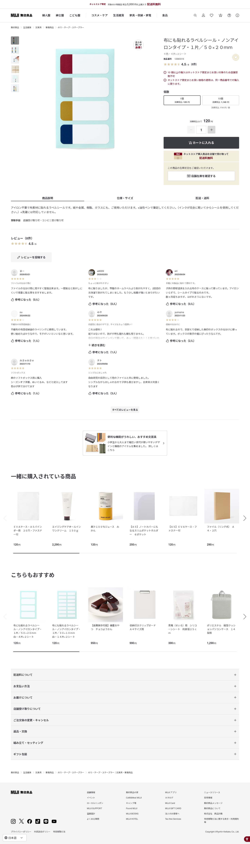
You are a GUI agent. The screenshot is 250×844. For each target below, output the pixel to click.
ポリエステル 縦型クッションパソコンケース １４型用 (221, 629)
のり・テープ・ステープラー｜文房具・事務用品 (110, 772)
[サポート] (237, 15)
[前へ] (3, 518)
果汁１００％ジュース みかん (105, 528)
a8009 (100, 271)
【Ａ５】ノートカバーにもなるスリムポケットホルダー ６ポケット (144, 530)
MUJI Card (170, 802)
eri (176, 271)
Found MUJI (131, 808)
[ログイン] (203, 15)
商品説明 (47, 198)
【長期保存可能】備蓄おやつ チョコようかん (105, 627)
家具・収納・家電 (140, 15)
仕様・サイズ (125, 198)
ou (21, 312)
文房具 (38, 27)
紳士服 (60, 15)
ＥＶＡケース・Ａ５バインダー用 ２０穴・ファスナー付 (27, 530)
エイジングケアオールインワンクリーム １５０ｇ (66, 528)
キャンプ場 (131, 802)
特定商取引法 (59, 831)
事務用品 (50, 27)
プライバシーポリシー (21, 831)
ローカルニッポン (95, 802)
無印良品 (15, 27)
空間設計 (91, 813)
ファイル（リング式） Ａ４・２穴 (220, 528)
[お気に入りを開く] (211, 15)
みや (99, 312)
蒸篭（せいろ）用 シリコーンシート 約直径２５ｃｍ (182, 629)
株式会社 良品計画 (213, 813)
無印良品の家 (132, 792)
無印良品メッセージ (213, 802)
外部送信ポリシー (42, 831)
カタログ (169, 797)
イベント (91, 797)
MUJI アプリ (171, 792)
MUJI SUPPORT (94, 808)
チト (99, 360)
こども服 (74, 15)
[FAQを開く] (229, 15)
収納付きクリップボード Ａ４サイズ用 (144, 627)
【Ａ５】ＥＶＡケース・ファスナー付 (182, 528)
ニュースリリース (212, 792)
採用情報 (208, 797)
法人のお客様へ (172, 813)
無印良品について (212, 808)
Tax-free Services (173, 818)
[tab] (15, 40)
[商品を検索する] (195, 15)
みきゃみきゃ (27, 360)
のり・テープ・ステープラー (71, 27)
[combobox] (14, 837)
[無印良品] (21, 792)
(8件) (194, 64)
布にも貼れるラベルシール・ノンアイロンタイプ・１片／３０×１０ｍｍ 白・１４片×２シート (66, 631)
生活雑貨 (118, 15)
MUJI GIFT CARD (173, 808)
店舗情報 (91, 792)
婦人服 (46, 15)
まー (22, 271)
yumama (179, 312)
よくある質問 (93, 818)
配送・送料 (202, 198)
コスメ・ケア (99, 15)
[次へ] (246, 518)
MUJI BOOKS (132, 813)
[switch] (235, 57)
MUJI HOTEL (132, 818)
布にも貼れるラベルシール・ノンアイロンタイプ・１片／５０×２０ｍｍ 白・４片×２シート (27, 631)
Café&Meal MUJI (134, 797)
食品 (165, 15)
